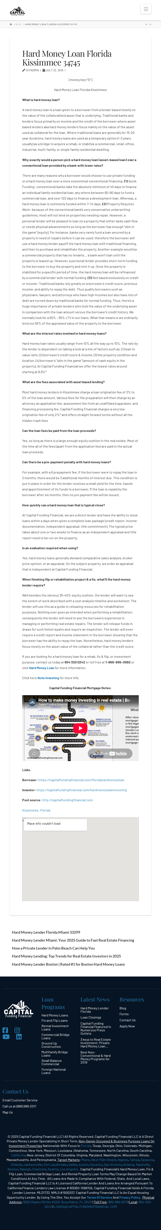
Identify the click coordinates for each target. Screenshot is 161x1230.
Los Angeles (69, 1169)
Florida (86, 1146)
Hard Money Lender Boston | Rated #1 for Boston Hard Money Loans (68, 964)
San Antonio (113, 1164)
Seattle (53, 1169)
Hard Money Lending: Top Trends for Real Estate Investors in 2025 (66, 956)
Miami (85, 1160)
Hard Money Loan (41, 668)
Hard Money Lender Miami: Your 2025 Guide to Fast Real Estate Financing (73, 940)
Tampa (134, 1160)
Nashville (143, 1164)
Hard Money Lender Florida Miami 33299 (46, 932)
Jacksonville (33, 1164)
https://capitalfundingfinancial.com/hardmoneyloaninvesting (81, 790)
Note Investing (48, 678)
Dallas (73, 1164)
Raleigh (25, 1169)
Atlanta (128, 1164)
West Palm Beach (103, 1160)
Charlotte (39, 1169)
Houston (96, 1164)
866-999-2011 (117, 1202)
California (18, 1155)
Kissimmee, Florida (36, 810)
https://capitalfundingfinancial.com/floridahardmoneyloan (81, 780)
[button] (146, 9)
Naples (123, 1160)
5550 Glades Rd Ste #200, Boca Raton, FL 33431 (57, 1202)
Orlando (16, 1164)
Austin (83, 1164)
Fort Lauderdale (55, 1164)
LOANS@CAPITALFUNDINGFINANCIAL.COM (85, 1206)
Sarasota (147, 1160)
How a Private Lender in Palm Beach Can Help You (53, 948)
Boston (13, 1169)
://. (67, 800)
